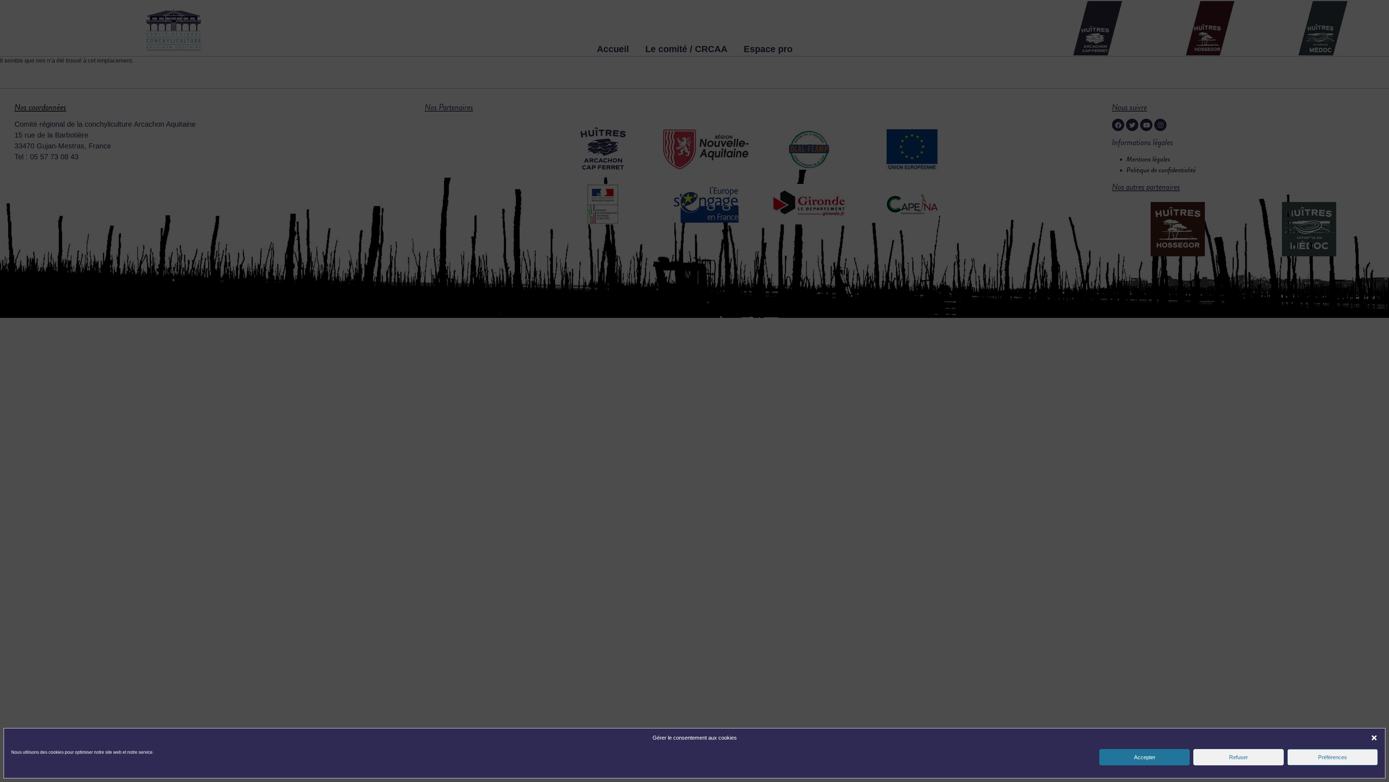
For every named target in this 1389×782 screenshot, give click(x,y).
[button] (1374, 737)
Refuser (1238, 757)
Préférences (1332, 757)
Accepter (1144, 757)
